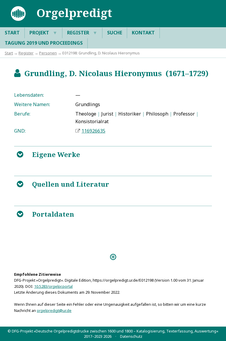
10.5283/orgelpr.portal (53, 286)
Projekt (43, 32)
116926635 (93, 131)
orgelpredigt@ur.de (54, 310)
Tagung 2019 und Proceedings (44, 43)
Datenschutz (131, 336)
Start (12, 32)
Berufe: (22, 114)
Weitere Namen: (32, 104)
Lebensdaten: (29, 95)
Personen (48, 53)
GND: (20, 131)
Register (82, 32)
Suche (114, 32)
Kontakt (143, 32)
